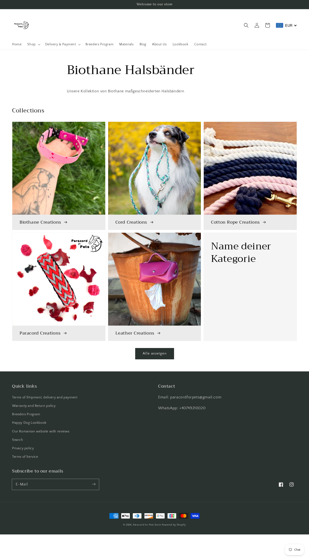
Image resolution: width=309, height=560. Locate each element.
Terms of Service (25, 457)
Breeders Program (26, 414)
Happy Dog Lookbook (29, 423)
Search (17, 440)
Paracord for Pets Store (147, 525)
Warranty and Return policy (34, 406)
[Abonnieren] (93, 484)
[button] (246, 25)
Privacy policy (23, 448)
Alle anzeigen (155, 353)
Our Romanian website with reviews (41, 431)
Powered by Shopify (174, 525)
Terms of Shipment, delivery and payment (44, 397)
